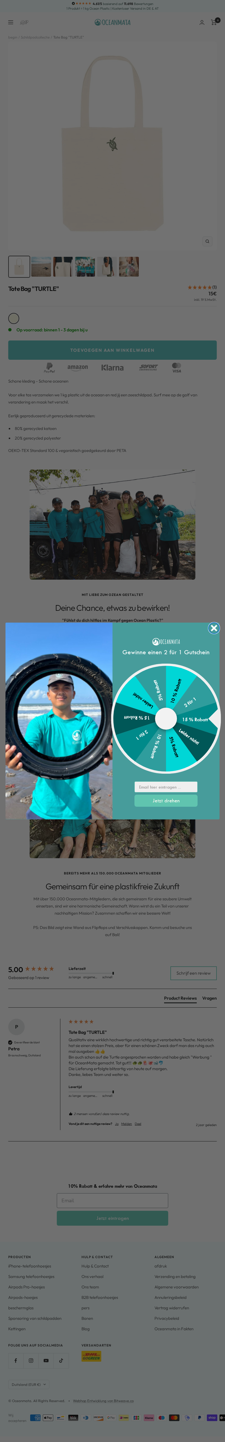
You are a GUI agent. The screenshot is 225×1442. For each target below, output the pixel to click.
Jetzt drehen (166, 800)
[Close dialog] (214, 628)
